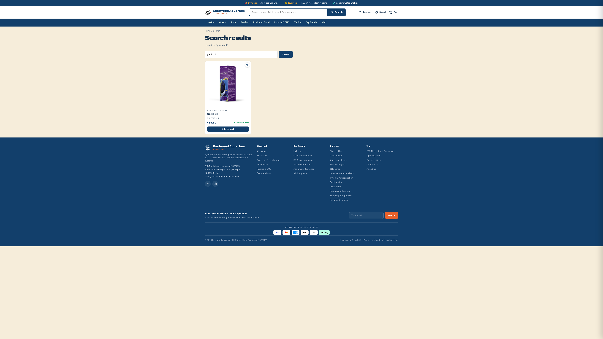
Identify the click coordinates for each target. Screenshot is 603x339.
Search (286, 54)
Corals (222, 22)
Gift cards (335, 169)
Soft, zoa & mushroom (268, 160)
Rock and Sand (261, 22)
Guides (244, 22)
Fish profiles (336, 151)
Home (207, 31)
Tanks (297, 22)
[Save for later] (247, 65)
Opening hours (374, 155)
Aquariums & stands (303, 169)
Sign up (391, 215)
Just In (211, 22)
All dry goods (300, 173)
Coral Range (336, 155)
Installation (335, 186)
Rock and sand (264, 173)
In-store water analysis (342, 173)
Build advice (336, 182)
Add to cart (228, 129)
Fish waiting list (337, 164)
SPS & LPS (262, 155)
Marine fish (262, 164)
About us (371, 169)
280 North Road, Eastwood (380, 151)
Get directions (374, 160)
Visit (324, 22)
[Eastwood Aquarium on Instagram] (215, 184)
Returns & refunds (339, 200)
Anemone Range (338, 160)
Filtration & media (302, 155)
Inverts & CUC (281, 22)
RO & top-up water (303, 160)
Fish (233, 22)
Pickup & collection (340, 191)
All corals (261, 151)
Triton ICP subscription (341, 178)
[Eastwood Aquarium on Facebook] (208, 184)
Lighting (297, 151)
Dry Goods (311, 22)
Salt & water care (302, 164)
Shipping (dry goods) (341, 195)
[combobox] (288, 12)
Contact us (372, 164)
